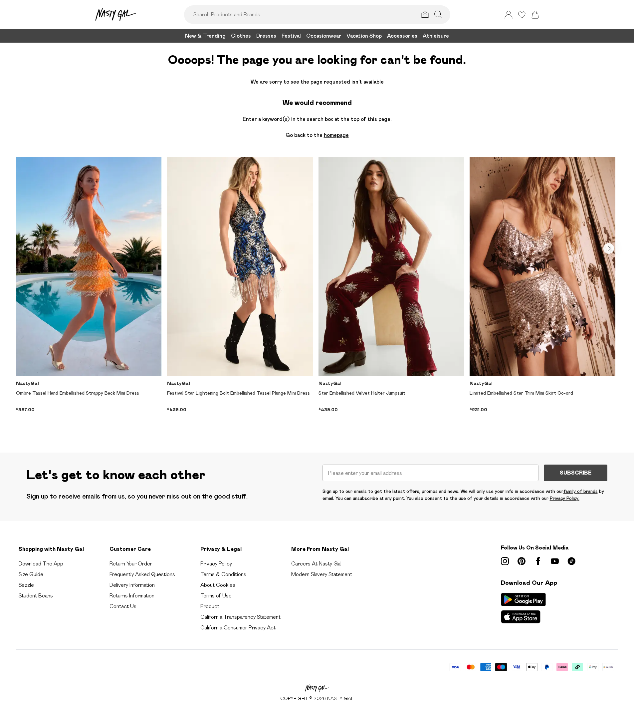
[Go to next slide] (608, 248)
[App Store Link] (523, 608)
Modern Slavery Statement (321, 574)
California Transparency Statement (240, 617)
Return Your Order (130, 563)
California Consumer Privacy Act (238, 627)
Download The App (41, 563)
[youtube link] (555, 561)
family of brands (580, 491)
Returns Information (131, 595)
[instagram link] (505, 561)
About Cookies (217, 585)
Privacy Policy (216, 563)
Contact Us (122, 606)
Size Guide (31, 574)
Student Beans (36, 595)
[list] (317, 294)
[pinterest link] (522, 561)
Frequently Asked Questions (142, 574)
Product (209, 606)
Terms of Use (216, 595)
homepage (336, 135)
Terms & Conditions (223, 574)
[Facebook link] (538, 561)
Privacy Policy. (564, 498)
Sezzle (26, 585)
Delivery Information (132, 585)
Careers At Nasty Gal (316, 563)
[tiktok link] (571, 561)
